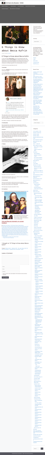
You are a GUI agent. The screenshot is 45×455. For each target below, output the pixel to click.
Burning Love (37, 344)
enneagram (37, 185)
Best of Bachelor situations (38, 139)
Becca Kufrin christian (6, 227)
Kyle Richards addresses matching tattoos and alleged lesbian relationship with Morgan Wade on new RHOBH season (38, 89)
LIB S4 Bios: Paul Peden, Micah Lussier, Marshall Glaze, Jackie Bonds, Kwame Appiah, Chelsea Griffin (37, 102)
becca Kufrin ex (5, 228)
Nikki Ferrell (38, 366)
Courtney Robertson (38, 347)
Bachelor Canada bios (37, 132)
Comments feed (36, 62)
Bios (36, 364)
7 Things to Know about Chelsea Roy (8, 237)
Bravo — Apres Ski (36, 143)
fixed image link (36, 160)
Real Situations (36, 182)
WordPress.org (35, 63)
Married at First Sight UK (38, 170)
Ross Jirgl (26, 191)
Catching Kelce (36, 375)
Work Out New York (37, 427)
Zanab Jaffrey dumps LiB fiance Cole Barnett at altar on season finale (38, 113)
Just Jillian (36, 215)
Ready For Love (37, 379)
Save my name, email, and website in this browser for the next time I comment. (15, 274)
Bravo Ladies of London (37, 145)
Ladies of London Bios (38, 217)
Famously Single (37, 378)
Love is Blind (35, 163)
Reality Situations (21, 225)
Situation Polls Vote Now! (37, 434)
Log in (34, 59)
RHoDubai (35, 429)
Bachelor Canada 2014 (39, 258)
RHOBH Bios (36, 222)
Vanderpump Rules (37, 398)
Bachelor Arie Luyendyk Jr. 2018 (7, 225)
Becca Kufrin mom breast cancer (17, 229)
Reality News (35, 190)
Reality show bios (36, 191)
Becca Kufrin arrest (15, 226)
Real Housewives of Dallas (38, 174)
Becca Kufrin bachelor (21, 226)
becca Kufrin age (9, 226)
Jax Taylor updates (38, 402)
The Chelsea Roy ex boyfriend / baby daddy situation (11, 236)
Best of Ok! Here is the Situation (15, 8)
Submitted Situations (5, 8)
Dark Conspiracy (37, 153)
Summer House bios (37, 228)
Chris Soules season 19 (38, 376)
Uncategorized (35, 437)
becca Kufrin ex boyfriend (12, 228)
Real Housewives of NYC (37, 178)
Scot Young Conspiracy (38, 157)
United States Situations (38, 188)
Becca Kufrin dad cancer (18, 227)
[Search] (42, 449)
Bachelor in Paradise (38, 279)
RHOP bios (36, 225)
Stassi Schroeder (37, 397)
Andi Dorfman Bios (38, 195)
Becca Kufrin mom (9, 229)
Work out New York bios (38, 230)
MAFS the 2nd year (37, 166)
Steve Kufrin (17, 234)
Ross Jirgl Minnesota (12, 234)
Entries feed (35, 60)
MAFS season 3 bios (37, 218)
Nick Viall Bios (37, 212)
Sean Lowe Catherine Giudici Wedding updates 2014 (37, 431)
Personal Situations (21, 6)
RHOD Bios (36, 224)
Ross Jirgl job (6, 234)
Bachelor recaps (36, 134)
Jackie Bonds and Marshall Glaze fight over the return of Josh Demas (38, 97)
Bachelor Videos (36, 135)
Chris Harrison (37, 345)
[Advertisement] (22, 17)
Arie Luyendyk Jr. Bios (37, 131)
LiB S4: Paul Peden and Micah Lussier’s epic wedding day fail (37, 93)
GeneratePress (30, 453)
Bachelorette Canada (38, 332)
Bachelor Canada (38, 254)
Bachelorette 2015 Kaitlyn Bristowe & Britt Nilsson (39, 317)
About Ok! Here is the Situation (30, 6)
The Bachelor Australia (39, 353)
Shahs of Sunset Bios (38, 227)
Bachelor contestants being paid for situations (38, 271)
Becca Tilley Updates (38, 235)
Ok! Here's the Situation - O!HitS (14, 3)
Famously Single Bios (37, 214)
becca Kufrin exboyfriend (19, 228)
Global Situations (13, 6)
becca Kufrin (4, 226)
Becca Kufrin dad (12, 227)
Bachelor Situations (5, 6)
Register (34, 57)
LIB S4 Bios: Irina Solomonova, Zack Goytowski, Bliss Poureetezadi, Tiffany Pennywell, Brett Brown (37, 108)
